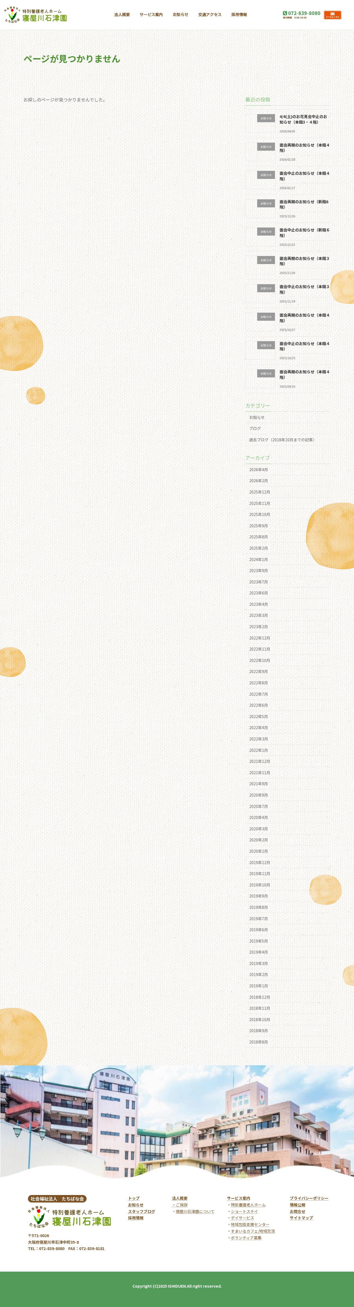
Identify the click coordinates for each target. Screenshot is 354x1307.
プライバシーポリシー (309, 1198)
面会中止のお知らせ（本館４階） (305, 175)
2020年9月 (258, 795)
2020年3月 (258, 828)
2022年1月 (258, 750)
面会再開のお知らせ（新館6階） (304, 204)
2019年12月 (259, 862)
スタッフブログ (141, 1211)
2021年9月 (258, 783)
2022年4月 (258, 728)
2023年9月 (258, 570)
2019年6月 (258, 929)
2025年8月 (258, 536)
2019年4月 (258, 952)
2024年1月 (258, 559)
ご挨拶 (180, 1204)
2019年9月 (258, 896)
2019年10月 (259, 885)
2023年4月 (258, 604)
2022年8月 (258, 682)
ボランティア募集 (246, 1237)
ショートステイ (244, 1211)
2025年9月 (258, 525)
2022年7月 (258, 694)
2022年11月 (259, 649)
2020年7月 (258, 806)
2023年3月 (258, 615)
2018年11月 (259, 1008)
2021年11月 (259, 772)
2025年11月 (259, 503)
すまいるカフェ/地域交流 (253, 1231)
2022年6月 (258, 705)
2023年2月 (258, 626)
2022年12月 (259, 638)
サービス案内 (238, 1198)
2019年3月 (258, 963)
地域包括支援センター (250, 1224)
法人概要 (180, 1198)
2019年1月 (258, 985)
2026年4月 (258, 469)
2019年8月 (258, 907)
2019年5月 (258, 941)
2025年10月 (259, 514)
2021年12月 (259, 761)
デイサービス (242, 1217)
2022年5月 (258, 716)
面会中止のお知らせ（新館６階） (305, 232)
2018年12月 (259, 997)
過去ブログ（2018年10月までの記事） (283, 439)
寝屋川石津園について (195, 1211)
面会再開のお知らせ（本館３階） (305, 261)
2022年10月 (259, 660)
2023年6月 (258, 593)
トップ (134, 1198)
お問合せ (297, 1211)
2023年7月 (258, 582)
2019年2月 (258, 974)
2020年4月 (258, 817)
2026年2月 (258, 480)
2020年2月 (258, 839)
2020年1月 (258, 851)
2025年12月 (259, 492)
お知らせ (257, 417)
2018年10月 (259, 1019)
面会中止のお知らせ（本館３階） (305, 289)
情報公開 (297, 1204)
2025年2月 (258, 548)
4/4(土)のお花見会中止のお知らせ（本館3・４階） (303, 119)
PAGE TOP (341, 1262)
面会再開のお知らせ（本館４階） (305, 147)
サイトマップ (301, 1217)
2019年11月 (259, 873)
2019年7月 (258, 918)
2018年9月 (258, 1031)
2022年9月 (258, 671)
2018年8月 (258, 1042)
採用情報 (136, 1217)
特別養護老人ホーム (248, 1204)
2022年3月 (258, 739)
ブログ (255, 428)
